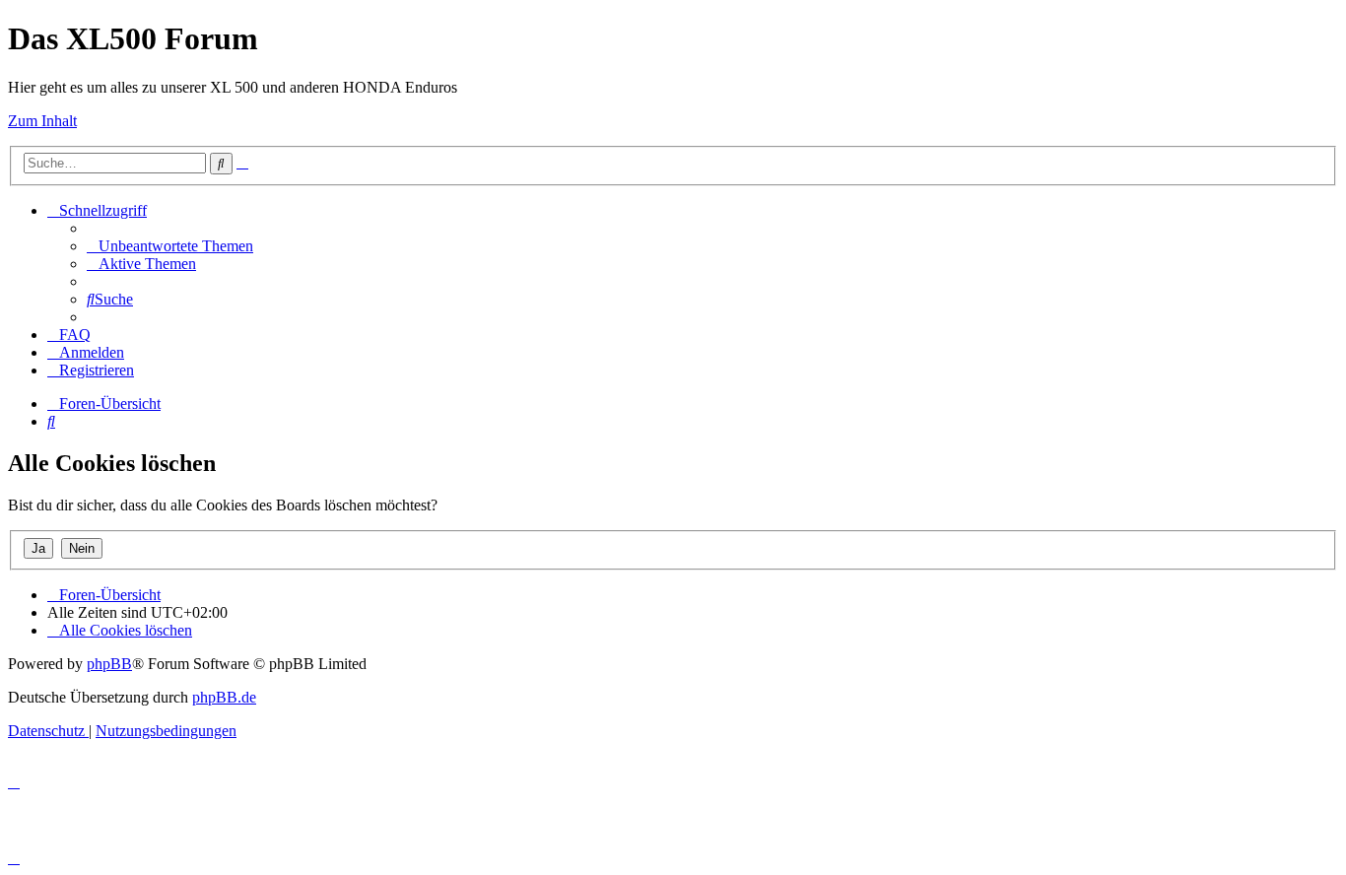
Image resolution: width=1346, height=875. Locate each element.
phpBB (109, 663)
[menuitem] (170, 245)
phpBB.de (224, 697)
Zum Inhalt (42, 120)
